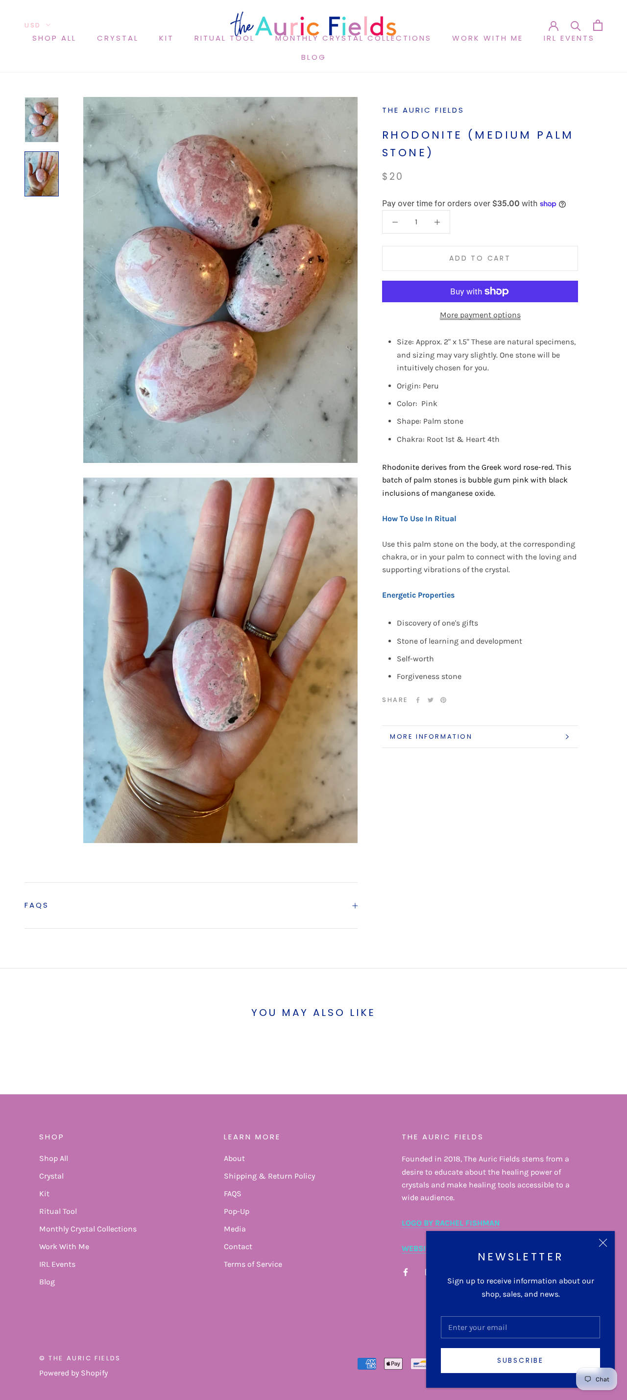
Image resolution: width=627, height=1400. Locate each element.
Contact (238, 1246)
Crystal (118, 38)
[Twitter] (431, 700)
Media (235, 1228)
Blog (313, 57)
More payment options (480, 314)
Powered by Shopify (73, 1372)
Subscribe (520, 1360)
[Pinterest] (443, 700)
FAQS (36, 905)
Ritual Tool (224, 38)
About (234, 1158)
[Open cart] (598, 25)
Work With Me (487, 38)
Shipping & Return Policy (269, 1176)
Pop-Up (236, 1211)
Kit (166, 38)
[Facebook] (418, 700)
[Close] (603, 1242)
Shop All (54, 38)
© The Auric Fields (80, 1358)
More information (431, 736)
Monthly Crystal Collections (88, 1228)
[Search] (576, 25)
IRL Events (569, 38)
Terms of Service (253, 1264)
